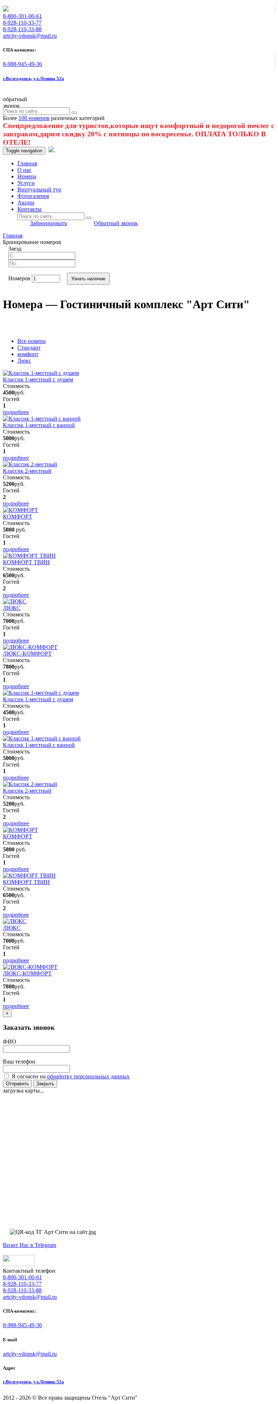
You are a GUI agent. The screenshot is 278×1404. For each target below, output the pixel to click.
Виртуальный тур (39, 189)
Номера (26, 176)
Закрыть (45, 1083)
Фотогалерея (33, 196)
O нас (24, 170)
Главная (27, 163)
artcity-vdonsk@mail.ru (30, 1354)
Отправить (17, 1083)
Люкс (24, 361)
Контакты (29, 209)
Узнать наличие (88, 278)
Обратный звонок (116, 223)
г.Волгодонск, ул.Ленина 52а (33, 78)
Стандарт (29, 347)
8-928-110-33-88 (22, 29)
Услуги (26, 183)
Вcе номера (31, 341)
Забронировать (48, 223)
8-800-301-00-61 (22, 16)
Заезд (14, 248)
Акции (25, 202)
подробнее (16, 412)
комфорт (27, 354)
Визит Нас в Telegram (29, 1245)
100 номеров (34, 118)
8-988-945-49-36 (22, 64)
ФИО (9, 1041)
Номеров (19, 278)
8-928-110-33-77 (22, 23)
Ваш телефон (19, 1061)
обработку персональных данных (88, 1076)
